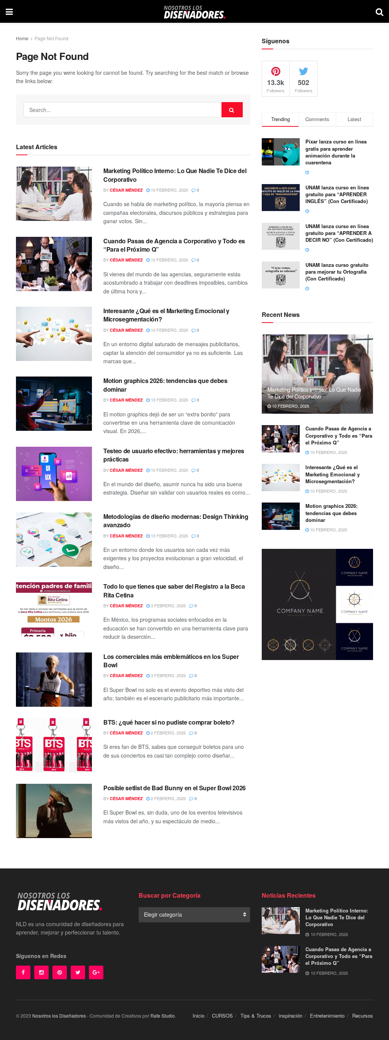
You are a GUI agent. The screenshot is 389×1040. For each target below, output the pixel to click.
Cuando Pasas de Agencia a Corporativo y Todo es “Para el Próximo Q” (174, 245)
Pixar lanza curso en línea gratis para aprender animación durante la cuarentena (336, 152)
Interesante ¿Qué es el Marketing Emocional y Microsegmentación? (166, 314)
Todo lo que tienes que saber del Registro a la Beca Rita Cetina (174, 590)
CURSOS (222, 1015)
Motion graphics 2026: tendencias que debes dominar (165, 384)
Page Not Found (51, 38)
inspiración (290, 1015)
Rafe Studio (162, 1015)
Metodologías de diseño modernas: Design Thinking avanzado (175, 520)
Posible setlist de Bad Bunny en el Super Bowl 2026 (174, 787)
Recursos (362, 1015)
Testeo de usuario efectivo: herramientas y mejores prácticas (173, 454)
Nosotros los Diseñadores (59, 1015)
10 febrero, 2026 (169, 190)
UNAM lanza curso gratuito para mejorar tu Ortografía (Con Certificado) (336, 271)
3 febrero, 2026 (168, 605)
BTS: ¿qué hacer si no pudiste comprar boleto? (169, 722)
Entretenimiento (327, 1015)
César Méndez (126, 190)
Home (22, 38)
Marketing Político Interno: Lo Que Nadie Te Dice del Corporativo (174, 174)
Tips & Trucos (255, 1015)
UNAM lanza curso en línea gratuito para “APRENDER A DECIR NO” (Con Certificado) (339, 232)
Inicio (198, 1015)
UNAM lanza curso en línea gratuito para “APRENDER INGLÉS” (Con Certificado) (337, 194)
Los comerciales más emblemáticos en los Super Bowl (171, 660)
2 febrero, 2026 (168, 733)
